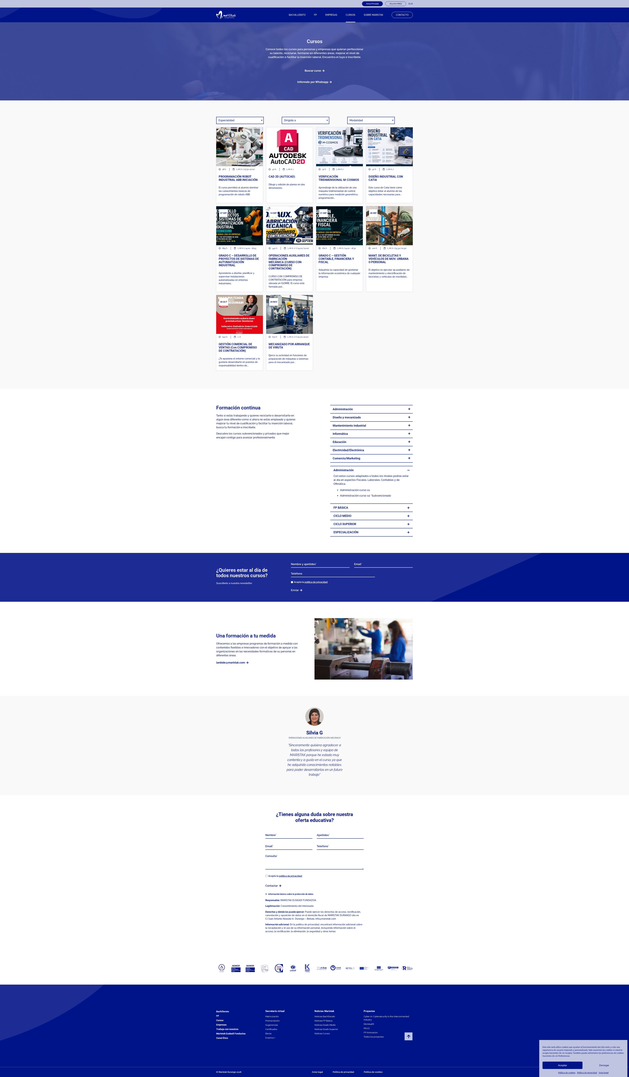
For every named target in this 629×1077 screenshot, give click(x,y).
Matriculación (272, 1016)
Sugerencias (271, 1025)
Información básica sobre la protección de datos (290, 894)
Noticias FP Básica (323, 1020)
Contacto (402, 15)
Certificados (271, 1029)
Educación (339, 442)
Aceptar (562, 1065)
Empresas (331, 15)
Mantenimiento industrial (349, 425)
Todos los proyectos (374, 1037)
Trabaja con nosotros (227, 1029)
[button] (371, 409)
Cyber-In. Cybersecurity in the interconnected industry (386, 1018)
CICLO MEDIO (342, 516)
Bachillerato (297, 15)
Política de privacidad (587, 1073)
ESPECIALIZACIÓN (346, 532)
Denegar (604, 1065)
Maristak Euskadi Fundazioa (231, 1033)
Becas (268, 1033)
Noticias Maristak (324, 1011)
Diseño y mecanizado (347, 417)
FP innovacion (371, 1032)
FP (315, 15)
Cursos (219, 1020)
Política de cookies (566, 1073)
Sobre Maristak (373, 15)
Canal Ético (222, 1038)
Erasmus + (270, 1038)
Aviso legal (604, 1073)
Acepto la (311, 582)
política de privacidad (316, 582)
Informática (340, 433)
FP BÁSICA (341, 507)
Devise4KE (369, 1024)
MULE (367, 1028)
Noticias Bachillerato (324, 1016)
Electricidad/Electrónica (348, 450)
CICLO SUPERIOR (345, 524)
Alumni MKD (396, 3)
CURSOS (350, 15)
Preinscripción (272, 1020)
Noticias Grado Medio (325, 1025)
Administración (343, 409)
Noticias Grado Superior (326, 1029)
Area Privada (372, 3)
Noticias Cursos (322, 1033)
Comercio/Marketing (346, 458)
